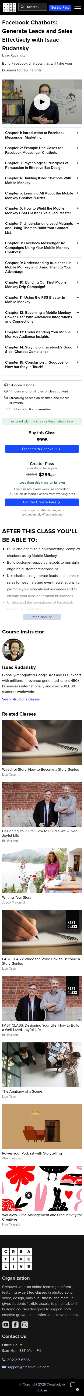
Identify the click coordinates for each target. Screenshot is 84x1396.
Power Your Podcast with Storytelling (32, 1153)
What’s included (52, 514)
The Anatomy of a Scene (22, 1091)
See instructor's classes (21, 699)
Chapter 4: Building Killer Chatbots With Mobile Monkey (38, 180)
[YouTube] (6, 1325)
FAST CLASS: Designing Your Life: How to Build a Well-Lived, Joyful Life (40, 1027)
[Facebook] (15, 1325)
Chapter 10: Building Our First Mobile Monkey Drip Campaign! (35, 284)
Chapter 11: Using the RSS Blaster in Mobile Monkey (35, 300)
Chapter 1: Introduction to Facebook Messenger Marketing (34, 135)
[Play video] (42, 102)
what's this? (65, 421)
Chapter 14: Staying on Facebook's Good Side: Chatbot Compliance (38, 349)
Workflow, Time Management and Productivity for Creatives (42, 1217)
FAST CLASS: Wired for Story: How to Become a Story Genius (41, 961)
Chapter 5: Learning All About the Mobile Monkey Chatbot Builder (39, 195)
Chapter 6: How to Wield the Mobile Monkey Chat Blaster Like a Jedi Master (38, 210)
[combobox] (33, 6)
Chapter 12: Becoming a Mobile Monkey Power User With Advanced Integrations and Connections (38, 317)
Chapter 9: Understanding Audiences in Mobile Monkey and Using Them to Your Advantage (38, 267)
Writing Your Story (16, 897)
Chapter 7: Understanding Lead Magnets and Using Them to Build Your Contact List (39, 228)
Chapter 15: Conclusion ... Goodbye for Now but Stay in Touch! (37, 364)
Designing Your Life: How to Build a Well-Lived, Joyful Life (40, 833)
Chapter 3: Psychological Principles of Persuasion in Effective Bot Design (36, 165)
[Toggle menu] (77, 6)
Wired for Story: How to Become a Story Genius (40, 769)
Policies (42, 1390)
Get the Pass (60, 7)
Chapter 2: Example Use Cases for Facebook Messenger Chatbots (34, 150)
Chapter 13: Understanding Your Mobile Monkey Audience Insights (37, 334)
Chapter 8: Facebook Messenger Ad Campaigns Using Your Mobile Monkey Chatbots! (37, 247)
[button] (72, 1384)
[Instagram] (24, 1325)
